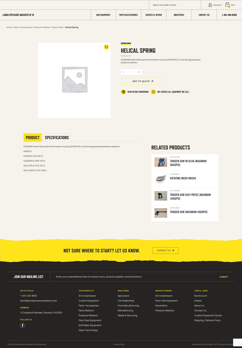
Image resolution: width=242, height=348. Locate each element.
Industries (179, 14)
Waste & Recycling (127, 315)
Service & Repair (153, 14)
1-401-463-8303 (229, 14)
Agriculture (123, 295)
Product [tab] (33, 137)
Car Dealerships (126, 300)
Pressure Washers (88, 315)
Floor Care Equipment (90, 320)
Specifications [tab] (57, 137)
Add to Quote (141, 81)
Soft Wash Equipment (90, 325)
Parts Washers (86, 310)
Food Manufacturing (128, 305)
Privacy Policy (119, 344)
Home (9, 27)
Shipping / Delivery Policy (207, 320)
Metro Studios (207, 344)
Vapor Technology (88, 330)
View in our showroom (137, 91)
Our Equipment (103, 14)
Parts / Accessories (23, 27)
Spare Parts (58, 27)
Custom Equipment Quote (208, 315)
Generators (161, 305)
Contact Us (204, 14)
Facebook (22, 325)
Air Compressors (87, 295)
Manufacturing (125, 310)
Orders (197, 300)
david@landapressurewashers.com (38, 300)
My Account (200, 295)
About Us (199, 305)
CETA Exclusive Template (224, 344)
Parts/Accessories (128, 14)
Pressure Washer (42, 27)
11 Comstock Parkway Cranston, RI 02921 (41, 312)
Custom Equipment (89, 300)
